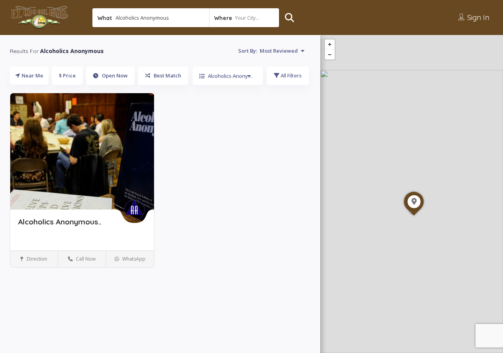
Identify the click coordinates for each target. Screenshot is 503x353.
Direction (36, 259)
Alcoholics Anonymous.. (59, 221)
